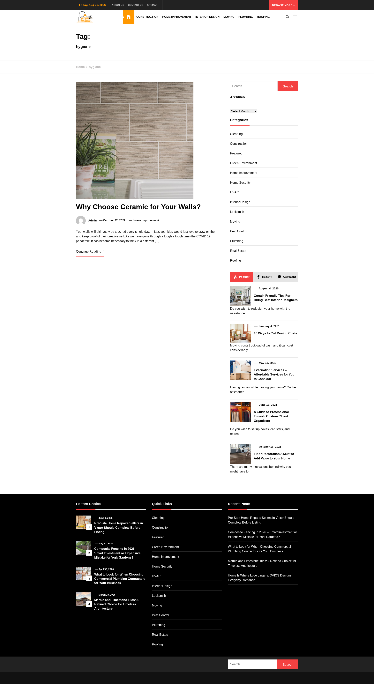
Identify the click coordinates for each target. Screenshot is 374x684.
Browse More (282, 5)
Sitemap (152, 5)
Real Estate (238, 250)
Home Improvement (176, 16)
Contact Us (135, 5)
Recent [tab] (266, 276)
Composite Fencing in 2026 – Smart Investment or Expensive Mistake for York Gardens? (117, 553)
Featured (236, 153)
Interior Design (207, 16)
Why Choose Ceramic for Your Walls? (138, 207)
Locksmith (237, 211)
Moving (229, 16)
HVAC (234, 192)
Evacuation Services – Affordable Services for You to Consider (274, 374)
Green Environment (243, 163)
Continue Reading (89, 251)
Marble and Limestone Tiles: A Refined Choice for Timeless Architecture (116, 604)
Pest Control (238, 231)
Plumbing (245, 16)
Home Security (240, 182)
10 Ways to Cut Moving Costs (275, 333)
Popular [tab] (243, 276)
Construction (147, 16)
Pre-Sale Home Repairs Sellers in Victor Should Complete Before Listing (118, 528)
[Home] (128, 17)
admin (92, 220)
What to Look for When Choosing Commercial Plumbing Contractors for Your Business (120, 579)
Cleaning (236, 134)
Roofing (263, 16)
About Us (118, 5)
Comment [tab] (289, 276)
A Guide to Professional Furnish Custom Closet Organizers (271, 416)
